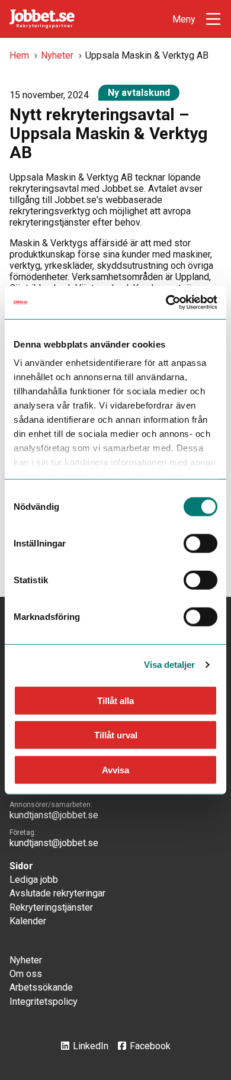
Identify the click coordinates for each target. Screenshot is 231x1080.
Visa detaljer (169, 665)
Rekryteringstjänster (51, 907)
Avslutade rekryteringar (57, 893)
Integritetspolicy (43, 1001)
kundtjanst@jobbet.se (53, 815)
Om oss (25, 973)
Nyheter (57, 55)
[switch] (200, 542)
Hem (19, 55)
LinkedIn (90, 1046)
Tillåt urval (115, 735)
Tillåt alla (115, 700)
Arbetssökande (41, 987)
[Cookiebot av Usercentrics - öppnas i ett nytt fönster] (166, 302)
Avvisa (115, 769)
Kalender (27, 921)
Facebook (150, 1046)
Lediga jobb (33, 879)
